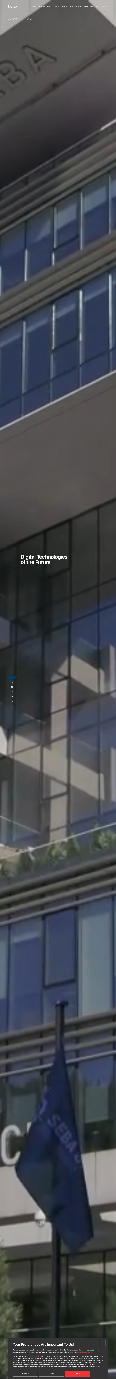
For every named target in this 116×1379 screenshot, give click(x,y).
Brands (57, 6)
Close (102, 1343)
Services (64, 6)
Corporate (33, 6)
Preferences (25, 1374)
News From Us (94, 6)
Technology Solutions (46, 6)
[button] (12, 677)
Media (86, 6)
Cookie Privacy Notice (34, 1356)
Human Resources (76, 6)
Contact (104, 6)
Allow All (77, 1374)
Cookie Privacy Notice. (85, 1352)
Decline (51, 1374)
